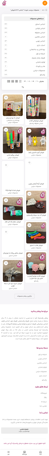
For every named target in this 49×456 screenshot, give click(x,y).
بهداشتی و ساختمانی (37, 49)
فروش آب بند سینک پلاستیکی (36, 215)
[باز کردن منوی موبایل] (44, 3)
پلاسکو (42, 75)
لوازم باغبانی (40, 62)
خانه (43, 10)
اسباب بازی (41, 45)
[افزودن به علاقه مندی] (29, 98)
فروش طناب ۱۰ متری (36, 245)
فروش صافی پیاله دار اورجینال (13, 253)
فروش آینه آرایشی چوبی (36, 184)
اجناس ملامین (40, 37)
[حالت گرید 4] (8, 81)
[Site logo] (4, 3)
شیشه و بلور (40, 53)
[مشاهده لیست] (20, 81)
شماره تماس (24, 429)
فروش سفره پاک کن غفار (13, 222)
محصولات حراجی (39, 70)
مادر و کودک (40, 66)
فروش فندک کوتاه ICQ (13, 190)
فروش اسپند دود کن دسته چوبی (13, 284)
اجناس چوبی (40, 41)
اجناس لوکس (40, 28)
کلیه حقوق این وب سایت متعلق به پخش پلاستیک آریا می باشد (25, 443)
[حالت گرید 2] (16, 81)
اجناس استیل (40, 24)
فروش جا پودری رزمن (13, 118)
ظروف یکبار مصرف (38, 58)
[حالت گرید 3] (13, 81)
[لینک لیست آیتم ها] (24, 354)
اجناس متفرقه (40, 32)
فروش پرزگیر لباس (13, 155)
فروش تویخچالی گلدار (36, 121)
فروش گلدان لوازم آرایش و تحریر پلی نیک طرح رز (36, 277)
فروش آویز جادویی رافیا (36, 152)
